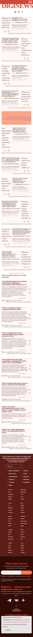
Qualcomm (24, 521)
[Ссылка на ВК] (18, 11)
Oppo (22, 525)
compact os (8, 246)
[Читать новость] (7, 23)
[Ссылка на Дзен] (22, 12)
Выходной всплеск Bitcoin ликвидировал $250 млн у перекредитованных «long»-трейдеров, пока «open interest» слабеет (10, 204)
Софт (25, 473)
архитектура (15, 400)
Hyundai (10, 507)
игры (30, 423)
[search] (24, 466)
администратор (20, 269)
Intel (22, 534)
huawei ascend (11, 377)
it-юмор (9, 269)
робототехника (28, 196)
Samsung (10, 494)
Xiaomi (24, 173)
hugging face (19, 33)
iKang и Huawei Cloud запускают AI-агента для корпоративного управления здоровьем (19, 130)
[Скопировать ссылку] (8, 31)
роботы (23, 60)
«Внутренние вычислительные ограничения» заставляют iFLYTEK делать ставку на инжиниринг (14, 361)
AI (14, 173)
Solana (10, 523)
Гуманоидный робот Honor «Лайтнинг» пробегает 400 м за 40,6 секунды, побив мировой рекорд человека (10, 40)
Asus (22, 543)
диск (18, 246)
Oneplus (10, 529)
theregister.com (16, 269)
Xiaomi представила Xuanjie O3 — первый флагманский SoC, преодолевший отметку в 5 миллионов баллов (11, 159)
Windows (27, 423)
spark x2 (22, 377)
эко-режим (29, 107)
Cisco (9, 545)
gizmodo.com (15, 33)
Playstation (24, 523)
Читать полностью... (22, 298)
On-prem (26, 476)
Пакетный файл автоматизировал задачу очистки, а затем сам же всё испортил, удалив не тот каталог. (9, 254)
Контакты (16, 610)
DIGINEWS (17, 5)
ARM (22, 545)
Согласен (8, 630)
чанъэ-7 (25, 353)
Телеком (11, 482)
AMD (22, 505)
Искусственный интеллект (14, 60)
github (11, 33)
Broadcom (23, 492)
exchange (6, 269)
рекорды (20, 60)
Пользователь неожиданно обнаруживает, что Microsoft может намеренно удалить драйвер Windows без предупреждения (10, 93)
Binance (10, 552)
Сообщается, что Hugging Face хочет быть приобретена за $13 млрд (19, 19)
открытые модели (21, 400)
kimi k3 (3, 400)
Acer (22, 494)
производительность (22, 246)
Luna (9, 353)
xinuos (24, 448)
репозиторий (29, 33)
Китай (25, 196)
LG (9, 505)
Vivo (22, 496)
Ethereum (23, 489)
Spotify (10, 516)
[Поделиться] (4, 31)
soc (22, 173)
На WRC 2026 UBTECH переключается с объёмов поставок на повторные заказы (20, 180)
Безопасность (13, 476)
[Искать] (29, 12)
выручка (18, 196)
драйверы (23, 107)
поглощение (25, 33)
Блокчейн (5, 208)
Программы (7, 98)
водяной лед (17, 353)
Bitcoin (10, 550)
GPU (13, 107)
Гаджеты (6, 163)
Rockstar (23, 516)
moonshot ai (6, 400)
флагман (30, 173)
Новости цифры (6, 352)
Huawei (23, 536)
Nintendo (10, 536)
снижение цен (29, 326)
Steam (9, 503)
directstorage (15, 423)
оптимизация (27, 377)
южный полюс (29, 353)
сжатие (27, 246)
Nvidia (10, 532)
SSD (25, 423)
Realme (10, 496)
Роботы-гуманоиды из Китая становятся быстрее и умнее (11, 308)
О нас (16, 608)
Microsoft (10, 539)
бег (9, 60)
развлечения (19, 326)
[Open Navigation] (30, 2)
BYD (9, 547)
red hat (15, 448)
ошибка (30, 269)
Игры (10, 485)
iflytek (15, 377)
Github (10, 543)
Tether (22, 499)
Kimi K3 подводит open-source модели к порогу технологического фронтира (15, 384)
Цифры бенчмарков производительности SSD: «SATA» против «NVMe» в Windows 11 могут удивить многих (14, 409)
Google (10, 510)
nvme (22, 423)
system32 (12, 269)
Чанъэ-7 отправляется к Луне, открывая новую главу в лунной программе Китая (12, 334)
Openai (23, 552)
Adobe (22, 547)
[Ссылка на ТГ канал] (15, 11)
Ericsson (10, 512)
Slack (9, 525)
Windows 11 (20, 107)
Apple (22, 507)
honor (4, 60)
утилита (30, 246)
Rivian (22, 518)
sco (17, 448)
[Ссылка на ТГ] (7, 600)
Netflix (10, 499)
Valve (22, 510)
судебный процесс (28, 448)
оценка (22, 33)
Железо (8, 44)
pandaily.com (7, 60)
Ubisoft (22, 512)
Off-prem (26, 479)
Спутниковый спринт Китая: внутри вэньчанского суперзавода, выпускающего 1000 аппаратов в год (14, 283)
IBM (11, 448)
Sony (9, 521)
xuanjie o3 (26, 173)
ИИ (17, 22)
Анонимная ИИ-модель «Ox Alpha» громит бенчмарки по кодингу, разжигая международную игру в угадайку (20, 68)
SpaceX (10, 518)
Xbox (9, 492)
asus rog (11, 107)
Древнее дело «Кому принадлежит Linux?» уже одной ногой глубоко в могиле (13, 431)
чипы (30, 377)
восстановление (26, 269)
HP (21, 539)
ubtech (15, 196)
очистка (26, 107)
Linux (13, 448)
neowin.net (16, 107)
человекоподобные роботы (28, 60)
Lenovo (23, 532)
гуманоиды (21, 196)
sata (23, 423)
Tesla (22, 550)
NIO (9, 534)
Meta (22, 529)
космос (22, 353)
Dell (22, 503)
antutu (16, 173)
